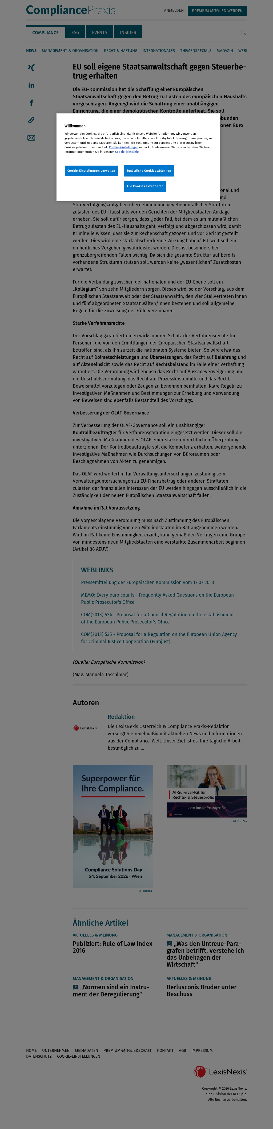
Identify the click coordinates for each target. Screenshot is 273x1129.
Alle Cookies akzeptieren (145, 186)
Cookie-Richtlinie (127, 152)
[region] (138, 157)
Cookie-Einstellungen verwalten (91, 171)
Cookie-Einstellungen (123, 147)
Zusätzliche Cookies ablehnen (149, 171)
